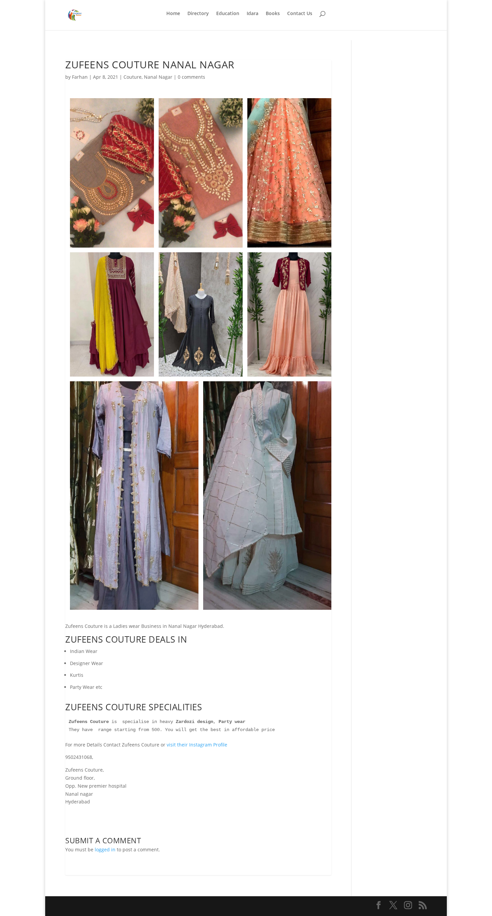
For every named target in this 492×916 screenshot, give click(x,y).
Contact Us (299, 13)
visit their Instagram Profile (197, 744)
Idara (252, 13)
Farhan (80, 77)
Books (273, 13)
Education (227, 13)
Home (173, 13)
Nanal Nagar (158, 77)
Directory (198, 13)
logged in (105, 849)
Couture (133, 77)
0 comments (191, 77)
